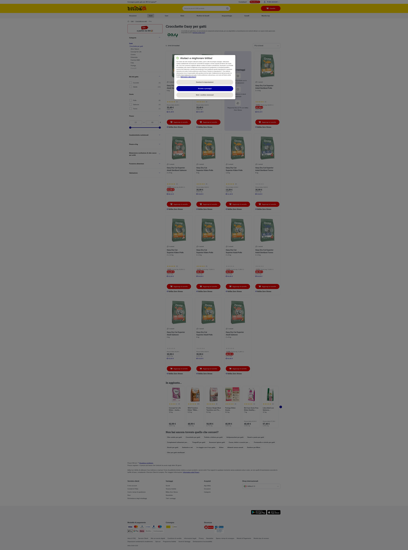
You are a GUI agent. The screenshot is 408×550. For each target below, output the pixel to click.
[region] (204, 77)
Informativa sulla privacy (188, 77)
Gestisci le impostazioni (204, 82)
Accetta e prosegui (205, 88)
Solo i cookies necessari (205, 95)
